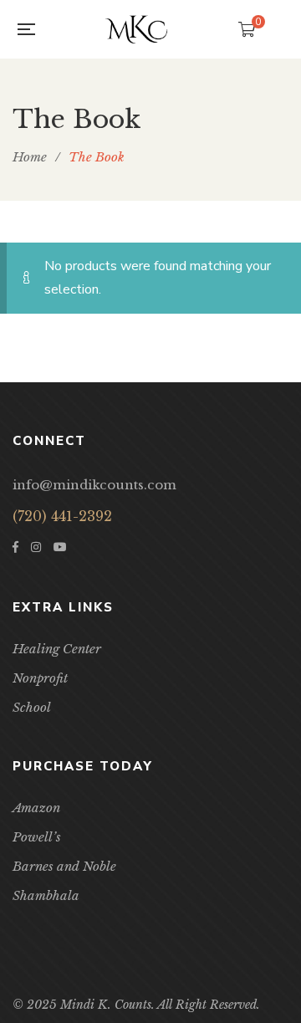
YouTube (60, 547)
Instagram (36, 547)
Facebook (15, 547)
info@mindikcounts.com (94, 485)
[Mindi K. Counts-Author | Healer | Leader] (136, 29)
